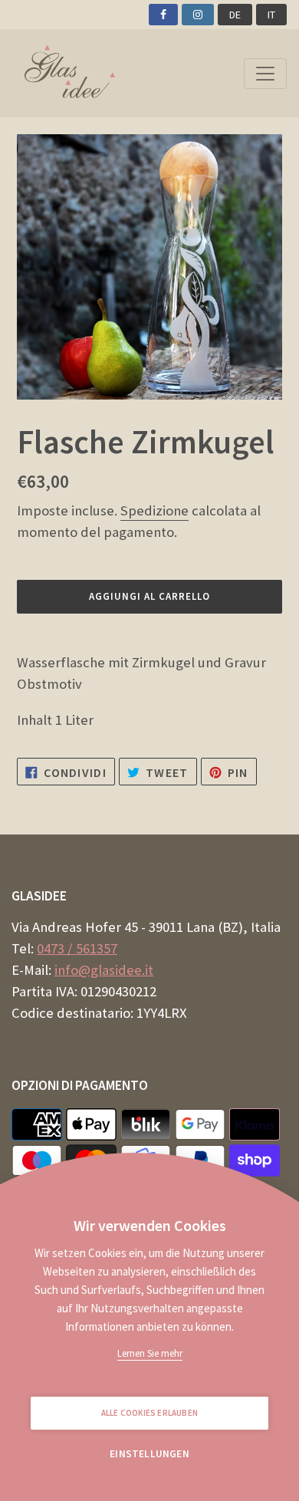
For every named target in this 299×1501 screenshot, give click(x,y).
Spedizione (154, 510)
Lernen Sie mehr (149, 1353)
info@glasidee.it (103, 970)
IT (271, 14)
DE (235, 14)
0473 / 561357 (77, 948)
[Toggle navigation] (265, 73)
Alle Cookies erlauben (149, 1412)
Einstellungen (149, 1453)
